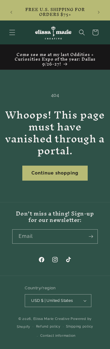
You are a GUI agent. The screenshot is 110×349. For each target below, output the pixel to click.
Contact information (57, 336)
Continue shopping (55, 173)
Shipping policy (79, 326)
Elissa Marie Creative (51, 319)
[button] (12, 32)
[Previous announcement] (11, 12)
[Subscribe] (90, 236)
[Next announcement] (98, 12)
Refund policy (48, 326)
